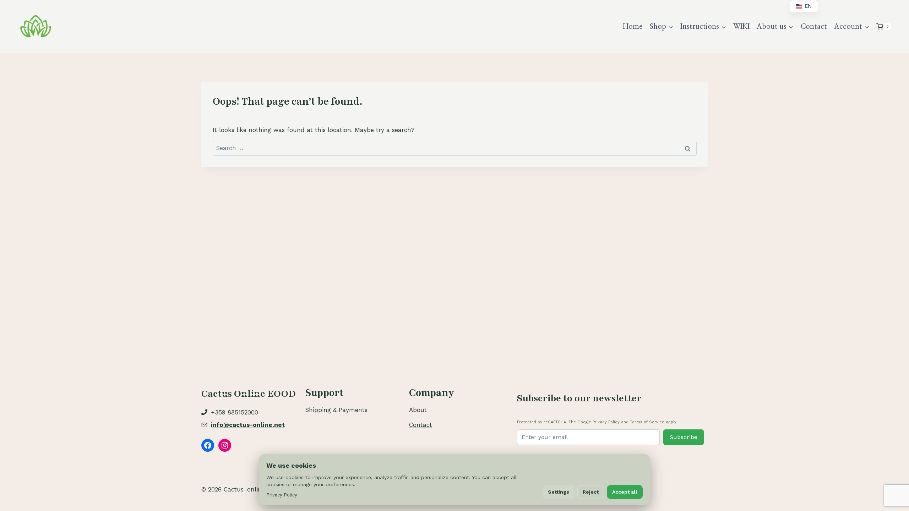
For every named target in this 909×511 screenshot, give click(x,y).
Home (633, 26)
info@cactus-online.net (248, 424)
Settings (558, 492)
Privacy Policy (281, 495)
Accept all (624, 492)
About (418, 409)
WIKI (741, 26)
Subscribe (683, 437)
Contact (814, 26)
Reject (591, 492)
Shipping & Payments (336, 409)
